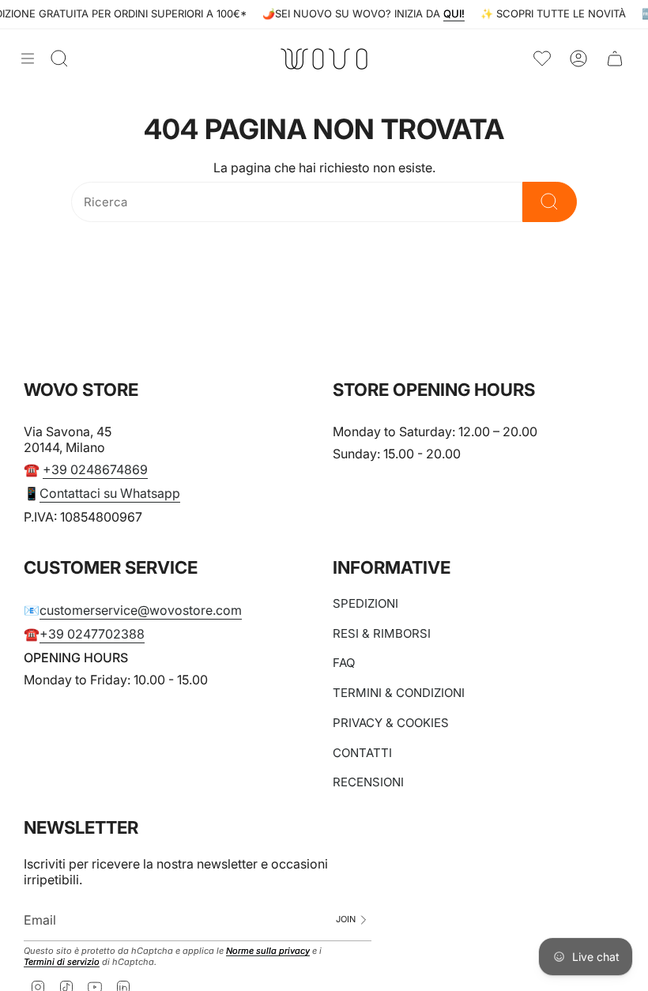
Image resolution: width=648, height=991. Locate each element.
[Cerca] (549, 202)
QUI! (504, 13)
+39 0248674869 (95, 469)
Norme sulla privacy (268, 950)
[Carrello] (615, 59)
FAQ (344, 662)
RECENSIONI (368, 781)
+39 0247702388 (92, 634)
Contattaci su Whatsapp (110, 493)
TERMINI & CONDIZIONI (399, 692)
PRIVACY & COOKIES (391, 722)
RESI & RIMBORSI (382, 633)
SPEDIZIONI (365, 603)
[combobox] (297, 202)
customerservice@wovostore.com (141, 610)
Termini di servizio (62, 961)
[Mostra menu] (28, 58)
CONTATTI (362, 752)
